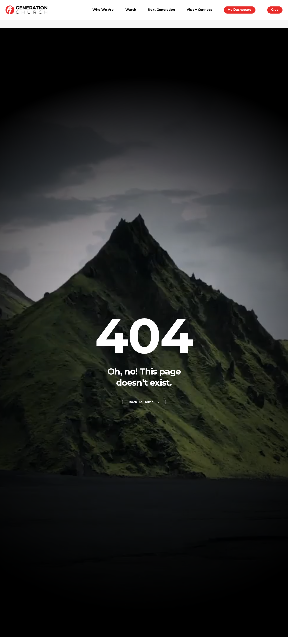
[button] (144, 402)
